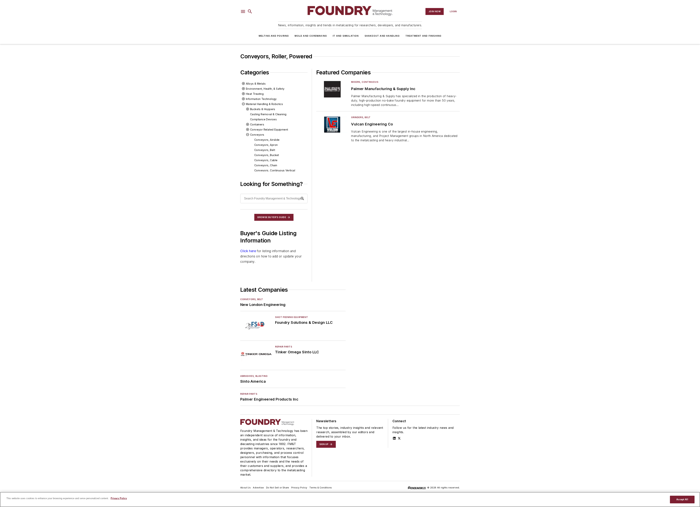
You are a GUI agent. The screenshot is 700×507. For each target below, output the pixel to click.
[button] (243, 11)
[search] (250, 11)
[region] (350, 499)
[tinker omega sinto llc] (256, 354)
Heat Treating (255, 93)
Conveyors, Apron (266, 144)
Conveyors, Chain (265, 165)
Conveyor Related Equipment (269, 129)
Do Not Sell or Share (277, 487)
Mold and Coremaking (311, 35)
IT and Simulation (346, 35)
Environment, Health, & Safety (265, 88)
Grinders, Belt (360, 117)
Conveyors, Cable (265, 160)
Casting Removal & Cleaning (268, 114)
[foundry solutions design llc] (256, 324)
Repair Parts (283, 346)
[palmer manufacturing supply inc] (332, 89)
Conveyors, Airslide (267, 139)
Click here (248, 251)
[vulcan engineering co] (332, 124)
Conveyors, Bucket (266, 155)
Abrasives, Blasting (253, 376)
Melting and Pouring (274, 35)
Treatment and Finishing (423, 35)
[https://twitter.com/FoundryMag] (399, 438)
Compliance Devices (263, 119)
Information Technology (261, 98)
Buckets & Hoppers (262, 109)
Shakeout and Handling (382, 35)
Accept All (682, 499)
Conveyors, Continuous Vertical (274, 170)
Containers (257, 124)
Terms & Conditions (320, 487)
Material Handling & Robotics (264, 104)
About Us (245, 487)
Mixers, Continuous (364, 82)
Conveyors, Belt (264, 149)
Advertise (258, 487)
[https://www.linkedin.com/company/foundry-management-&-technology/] (394, 438)
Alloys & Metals (256, 83)
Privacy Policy (299, 487)
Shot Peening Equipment (291, 317)
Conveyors (257, 134)
